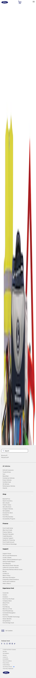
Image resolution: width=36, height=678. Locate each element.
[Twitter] (4, 643)
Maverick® (5, 457)
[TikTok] (14, 643)
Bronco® (4, 455)
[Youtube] (7, 643)
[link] (5, 651)
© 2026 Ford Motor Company (9, 649)
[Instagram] (9, 643)
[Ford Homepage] (6, 673)
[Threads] (12, 643)
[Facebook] (2, 643)
